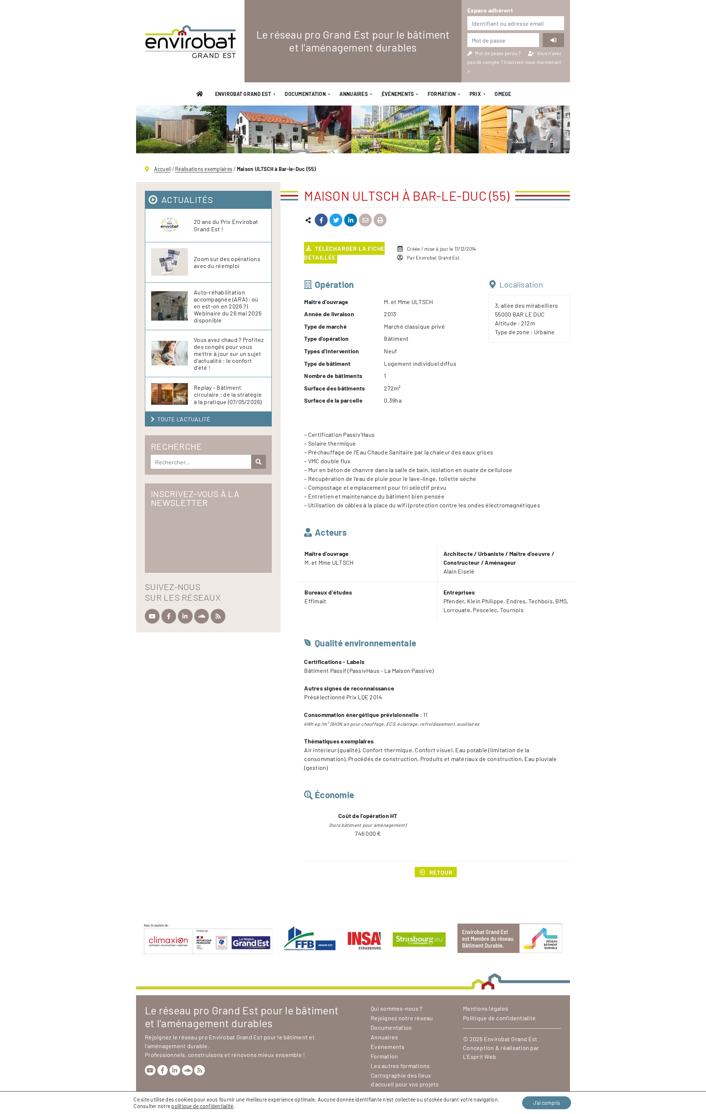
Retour (441, 871)
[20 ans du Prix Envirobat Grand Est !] (172, 225)
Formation (442, 94)
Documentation (305, 94)
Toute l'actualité (183, 418)
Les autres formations (400, 1065)
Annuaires (353, 94)
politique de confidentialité (202, 1106)
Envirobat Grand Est (243, 94)
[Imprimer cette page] (380, 220)
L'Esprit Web (479, 1056)
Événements (388, 1046)
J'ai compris (546, 1103)
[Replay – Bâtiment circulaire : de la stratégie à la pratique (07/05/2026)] (172, 394)
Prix (475, 94)
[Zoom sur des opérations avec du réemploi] (172, 262)
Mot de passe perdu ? (498, 53)
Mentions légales (485, 1008)
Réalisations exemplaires (203, 169)
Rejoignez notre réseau (402, 1017)
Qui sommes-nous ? (396, 1008)
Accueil (162, 169)
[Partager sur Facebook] (321, 220)
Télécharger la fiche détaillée (344, 253)
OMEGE (503, 94)
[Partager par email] (365, 220)
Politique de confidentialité (499, 1017)
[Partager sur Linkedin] (350, 220)
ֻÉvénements (397, 94)
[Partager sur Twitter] (336, 220)
